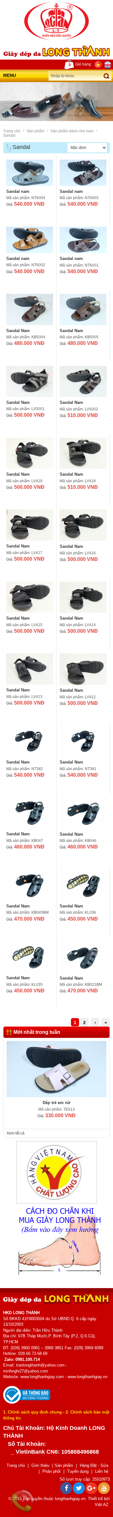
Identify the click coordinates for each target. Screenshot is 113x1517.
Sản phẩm (35, 131)
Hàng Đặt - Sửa (94, 1465)
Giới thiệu (40, 1465)
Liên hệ (101, 1471)
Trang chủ (11, 131)
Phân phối (51, 1471)
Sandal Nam (18, 330)
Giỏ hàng (80, 64)
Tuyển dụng (78, 1471)
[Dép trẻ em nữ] (56, 1069)
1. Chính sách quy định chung (32, 1412)
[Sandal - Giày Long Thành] (56, 21)
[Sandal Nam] (29, 309)
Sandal (9, 135)
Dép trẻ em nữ (56, 1102)
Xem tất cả (15, 1133)
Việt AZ (101, 1504)
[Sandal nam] (29, 173)
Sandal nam (18, 191)
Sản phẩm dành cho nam (72, 131)
